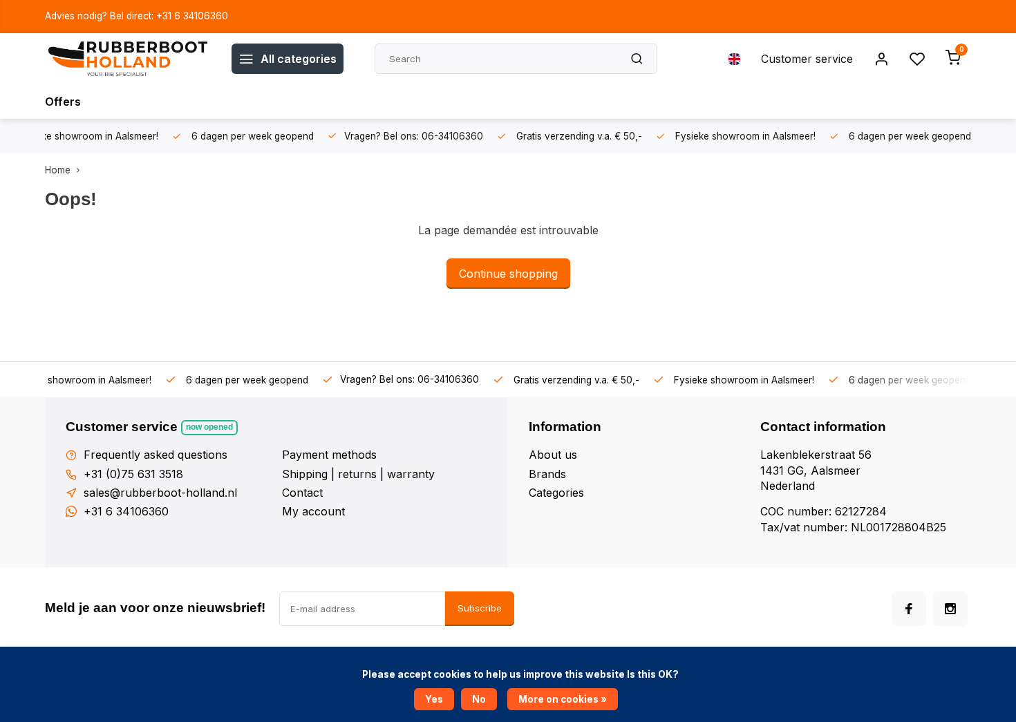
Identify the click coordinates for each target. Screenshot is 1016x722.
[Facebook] (909, 608)
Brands (547, 474)
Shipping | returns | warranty (358, 474)
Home (57, 169)
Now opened (209, 427)
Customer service (807, 59)
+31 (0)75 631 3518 (133, 474)
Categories (556, 493)
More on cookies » (562, 699)
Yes (434, 699)
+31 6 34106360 (126, 511)
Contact (302, 493)
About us (553, 455)
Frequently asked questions (155, 455)
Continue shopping (508, 274)
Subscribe (480, 608)
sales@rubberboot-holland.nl (160, 493)
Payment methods (329, 455)
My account (313, 511)
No (479, 699)
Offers (63, 101)
